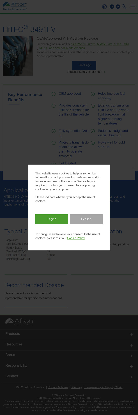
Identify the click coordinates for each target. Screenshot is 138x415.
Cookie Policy (76, 238)
